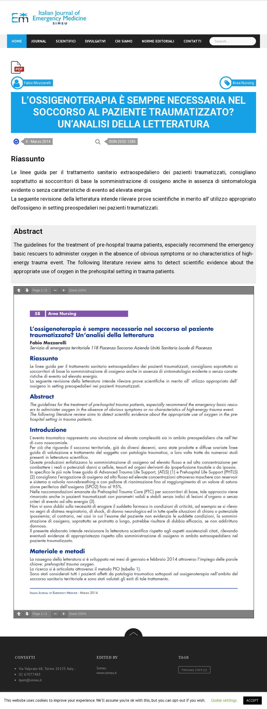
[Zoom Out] (55, 291)
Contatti (192, 41)
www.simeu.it (106, 672)
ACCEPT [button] (252, 700)
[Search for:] (232, 41)
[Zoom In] (64, 291)
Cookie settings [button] (224, 700)
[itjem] (47, 17)
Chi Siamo (123, 41)
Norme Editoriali (158, 41)
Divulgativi (95, 41)
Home (17, 41)
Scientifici (66, 41)
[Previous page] (19, 291)
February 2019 (194, 670)
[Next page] (27, 291)
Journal (38, 41)
